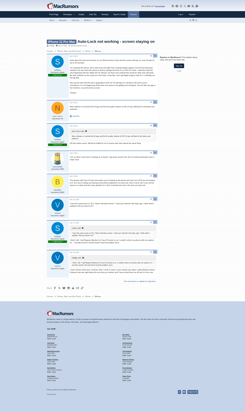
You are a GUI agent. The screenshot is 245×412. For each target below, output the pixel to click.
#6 (155, 199)
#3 (155, 125)
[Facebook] (177, 6)
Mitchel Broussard (53, 351)
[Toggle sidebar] (196, 20)
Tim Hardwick (127, 351)
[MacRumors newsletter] (197, 6)
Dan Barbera (51, 368)
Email (49, 338)
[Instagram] (181, 6)
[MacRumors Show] (173, 6)
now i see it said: (78, 131)
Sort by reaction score (79, 46)
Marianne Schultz (128, 359)
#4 (155, 153)
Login (179, 71)
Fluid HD (53, 394)
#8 (155, 252)
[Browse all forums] (190, 20)
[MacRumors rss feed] (193, 6)
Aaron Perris (126, 376)
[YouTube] (188, 6)
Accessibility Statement (67, 390)
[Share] (151, 56)
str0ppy (51, 46)
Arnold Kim (51, 334)
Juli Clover (50, 343)
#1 (155, 56)
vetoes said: (76, 228)
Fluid (48, 394)
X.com (54, 338)
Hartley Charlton (52, 359)
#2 (155, 102)
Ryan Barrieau (127, 368)
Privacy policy (52, 390)
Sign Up (179, 66)
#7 (155, 222)
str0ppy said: (76, 258)
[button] (66, 14)
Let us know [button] (160, 6)
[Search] (193, 20)
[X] (185, 6)
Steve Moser (51, 376)
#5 (155, 176)
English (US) (192, 392)
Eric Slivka (125, 334)
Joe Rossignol (127, 343)
